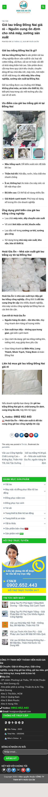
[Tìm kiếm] (43, 7)
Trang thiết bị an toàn (15, 518)
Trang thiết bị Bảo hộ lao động (19, 513)
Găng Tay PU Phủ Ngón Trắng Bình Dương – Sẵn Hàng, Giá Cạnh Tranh (27, 604)
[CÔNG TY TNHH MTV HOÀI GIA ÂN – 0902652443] (23, 7)
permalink (5, 447)
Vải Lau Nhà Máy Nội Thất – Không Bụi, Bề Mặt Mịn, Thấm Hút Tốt (27, 624)
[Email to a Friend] (26, 435)
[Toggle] (45, 484)
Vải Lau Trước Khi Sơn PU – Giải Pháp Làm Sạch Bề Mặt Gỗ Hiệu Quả (27, 633)
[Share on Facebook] (17, 435)
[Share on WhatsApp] (12, 435)
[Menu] (4, 7)
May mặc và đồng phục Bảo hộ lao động (20, 491)
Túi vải (8, 508)
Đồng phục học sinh (14, 503)
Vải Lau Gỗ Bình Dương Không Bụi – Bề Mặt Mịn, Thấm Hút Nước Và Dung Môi (27, 642)
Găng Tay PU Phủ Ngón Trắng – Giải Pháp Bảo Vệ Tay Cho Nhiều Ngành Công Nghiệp (27, 614)
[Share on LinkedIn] (36, 435)
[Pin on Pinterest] (31, 435)
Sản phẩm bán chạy (14, 528)
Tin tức (5, 21)
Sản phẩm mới (12, 533)
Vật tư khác (10, 523)
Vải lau (8, 484)
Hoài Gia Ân (34, 41)
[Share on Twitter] (21, 435)
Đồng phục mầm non (15, 498)
